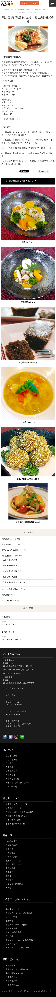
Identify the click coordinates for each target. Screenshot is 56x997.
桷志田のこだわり (13, 808)
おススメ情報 (11, 928)
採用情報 (9, 767)
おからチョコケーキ (28, 362)
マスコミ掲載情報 (13, 932)
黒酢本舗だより (12, 909)
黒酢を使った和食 (10, 571)
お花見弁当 (6, 617)
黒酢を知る (10, 775)
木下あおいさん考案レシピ (12, 550)
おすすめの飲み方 (9, 601)
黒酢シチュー (28, 242)
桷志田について (11, 798)
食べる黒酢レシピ (9, 545)
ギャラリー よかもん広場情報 (19, 940)
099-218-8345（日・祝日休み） (22, 670)
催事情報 (9, 921)
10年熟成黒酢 (11, 841)
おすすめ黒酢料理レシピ (12, 589)
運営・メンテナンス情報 (16, 925)
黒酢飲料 (9, 880)
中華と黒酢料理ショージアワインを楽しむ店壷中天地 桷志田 (18, 723)
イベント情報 (11, 917)
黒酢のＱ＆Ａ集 (12, 779)
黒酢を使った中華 (10, 565)
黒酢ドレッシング (13, 861)
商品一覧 (7, 835)
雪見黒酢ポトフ (28, 302)
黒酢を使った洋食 (10, 560)
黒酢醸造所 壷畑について (17, 816)
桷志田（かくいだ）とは (16, 804)
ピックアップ (11, 944)
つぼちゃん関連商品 (14, 884)
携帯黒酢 (9, 872)
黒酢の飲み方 (7, 595)
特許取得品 (10, 853)
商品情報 (9, 936)
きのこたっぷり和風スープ (12, 639)
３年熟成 (9, 849)
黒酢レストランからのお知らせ (19, 913)
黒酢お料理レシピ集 (10, 556)
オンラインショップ (29, 3)
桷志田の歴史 (11, 771)
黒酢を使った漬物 (10, 577)
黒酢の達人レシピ (9, 539)
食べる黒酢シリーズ (14, 864)
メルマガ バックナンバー (17, 948)
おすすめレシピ (12, 977)
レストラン (10, 695)
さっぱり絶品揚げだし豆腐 (28, 522)
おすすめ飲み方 (12, 985)
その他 (8, 888)
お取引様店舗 (11, 760)
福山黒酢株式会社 (12, 654)
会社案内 (9, 763)
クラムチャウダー (9, 624)
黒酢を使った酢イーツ (12, 582)
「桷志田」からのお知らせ (17, 899)
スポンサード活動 (13, 820)
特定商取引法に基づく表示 (17, 783)
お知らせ (9, 905)
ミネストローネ (8, 632)
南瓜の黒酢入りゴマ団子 (28, 479)
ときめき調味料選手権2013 (17, 824)
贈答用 (8, 876)
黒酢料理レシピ (11, 959)
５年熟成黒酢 (11, 845)
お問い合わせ (11, 787)
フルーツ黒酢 (11, 857)
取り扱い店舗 (11, 756)
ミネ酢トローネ (28, 422)
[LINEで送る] (43, 172)
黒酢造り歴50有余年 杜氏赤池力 (20, 812)
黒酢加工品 (10, 868)
